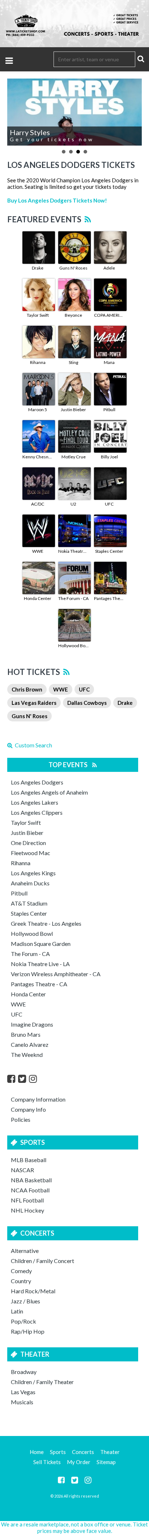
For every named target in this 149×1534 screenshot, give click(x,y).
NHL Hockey (27, 1210)
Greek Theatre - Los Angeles (46, 923)
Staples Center (109, 551)
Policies (20, 1119)
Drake (37, 268)
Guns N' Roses (73, 268)
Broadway (24, 1371)
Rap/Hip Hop (27, 1331)
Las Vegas (23, 1391)
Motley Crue (73, 456)
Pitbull (109, 409)
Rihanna (38, 362)
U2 (73, 504)
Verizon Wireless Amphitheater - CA (56, 973)
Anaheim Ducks (30, 883)
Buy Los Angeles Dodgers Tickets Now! (57, 200)
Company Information (38, 1099)
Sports (32, 1142)
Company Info (28, 1109)
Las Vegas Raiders (34, 702)
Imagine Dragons (32, 1024)
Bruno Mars (26, 1034)
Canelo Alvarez (29, 1044)
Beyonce (73, 315)
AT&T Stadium (29, 903)
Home (37, 1452)
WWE (37, 551)
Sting (73, 362)
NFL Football (27, 1200)
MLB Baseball (28, 1159)
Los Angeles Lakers (34, 802)
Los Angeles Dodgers (37, 782)
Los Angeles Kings (33, 873)
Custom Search (32, 745)
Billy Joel (109, 456)
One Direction (28, 842)
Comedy (21, 1270)
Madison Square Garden (41, 943)
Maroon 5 (37, 409)
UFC (109, 504)
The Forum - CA (73, 598)
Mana (109, 362)
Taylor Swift (38, 315)
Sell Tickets (47, 1462)
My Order (78, 1462)
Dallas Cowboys (87, 702)
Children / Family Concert (42, 1260)
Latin (17, 1311)
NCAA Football (30, 1190)
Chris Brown (27, 689)
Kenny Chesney (37, 456)
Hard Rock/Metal (33, 1291)
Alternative (25, 1250)
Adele (109, 268)
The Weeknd (27, 1054)
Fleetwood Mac (30, 852)
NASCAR (22, 1169)
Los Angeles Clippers (37, 812)
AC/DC (37, 504)
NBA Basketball (31, 1180)
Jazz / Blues (25, 1301)
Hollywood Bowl (73, 645)
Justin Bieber (73, 409)
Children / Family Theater (42, 1381)
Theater (34, 1354)
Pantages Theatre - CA (109, 598)
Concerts (37, 1233)
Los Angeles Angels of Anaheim (49, 792)
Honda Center (37, 598)
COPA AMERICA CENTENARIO (109, 315)
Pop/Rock (23, 1321)
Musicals (22, 1402)
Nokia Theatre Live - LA (73, 551)
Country (21, 1280)
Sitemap (106, 1462)
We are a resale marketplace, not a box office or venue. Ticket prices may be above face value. (74, 1527)
